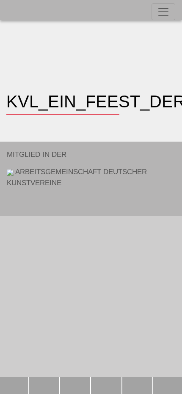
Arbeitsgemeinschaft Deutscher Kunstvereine (77, 168)
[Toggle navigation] (163, 11)
